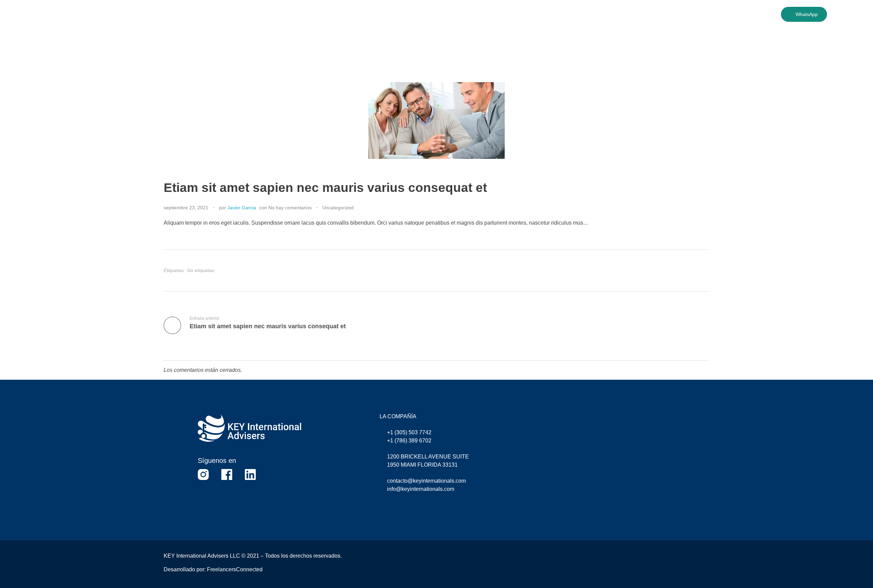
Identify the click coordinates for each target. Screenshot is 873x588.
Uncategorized (338, 207)
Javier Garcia (241, 207)
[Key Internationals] (125, 29)
